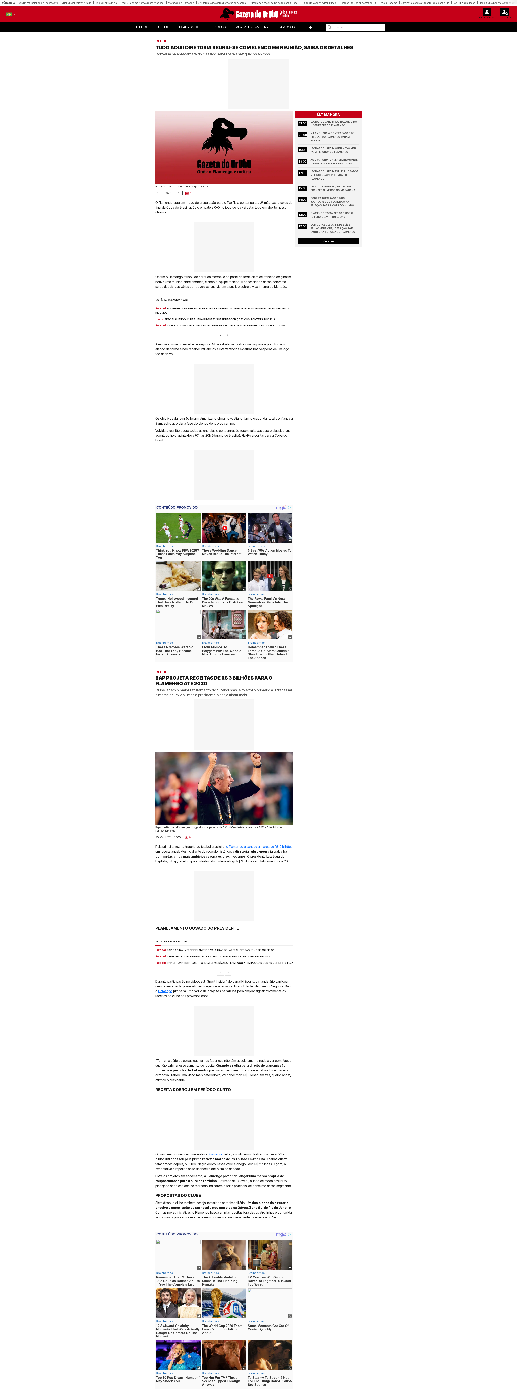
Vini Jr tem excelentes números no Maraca (222, 2)
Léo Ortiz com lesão (464, 2)
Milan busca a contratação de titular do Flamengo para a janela (332, 137)
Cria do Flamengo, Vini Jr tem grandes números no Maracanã (332, 188)
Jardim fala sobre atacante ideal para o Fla (425, 2)
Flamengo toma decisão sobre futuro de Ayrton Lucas (332, 215)
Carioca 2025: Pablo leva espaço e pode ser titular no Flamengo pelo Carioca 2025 (226, 325)
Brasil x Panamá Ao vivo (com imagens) (142, 2)
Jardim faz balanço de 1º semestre (38, 2)
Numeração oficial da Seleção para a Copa (274, 2)
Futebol (140, 27)
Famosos (287, 27)
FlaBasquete (191, 27)
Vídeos (219, 27)
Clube (163, 27)
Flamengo (165, 991)
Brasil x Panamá (388, 2)
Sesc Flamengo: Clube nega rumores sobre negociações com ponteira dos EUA (220, 319)
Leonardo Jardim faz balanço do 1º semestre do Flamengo (334, 123)
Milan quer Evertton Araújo (76, 2)
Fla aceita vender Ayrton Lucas (319, 2)
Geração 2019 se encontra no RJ (358, 2)
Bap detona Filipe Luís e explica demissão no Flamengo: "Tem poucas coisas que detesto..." (230, 962)
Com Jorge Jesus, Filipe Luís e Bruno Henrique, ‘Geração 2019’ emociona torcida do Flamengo (332, 228)
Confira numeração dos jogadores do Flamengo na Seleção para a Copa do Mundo (332, 202)
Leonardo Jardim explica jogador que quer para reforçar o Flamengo (334, 175)
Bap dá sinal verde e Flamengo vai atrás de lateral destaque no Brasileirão (220, 950)
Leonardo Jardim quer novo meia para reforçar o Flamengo (333, 150)
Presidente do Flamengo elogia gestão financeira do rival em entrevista (218, 956)
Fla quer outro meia (106, 2)
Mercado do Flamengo (181, 2)
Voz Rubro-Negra (252, 27)
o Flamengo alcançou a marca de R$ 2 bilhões (259, 847)
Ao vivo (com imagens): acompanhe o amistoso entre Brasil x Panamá (334, 161)
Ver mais (328, 241)
